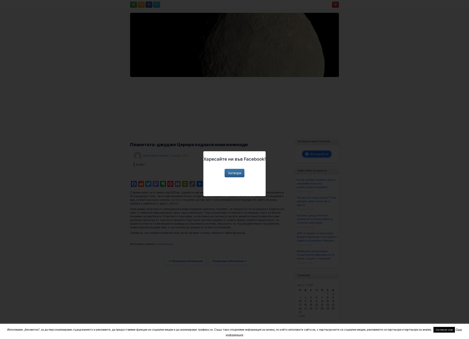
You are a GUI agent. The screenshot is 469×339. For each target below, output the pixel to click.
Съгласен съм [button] (444, 329)
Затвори (234, 173)
